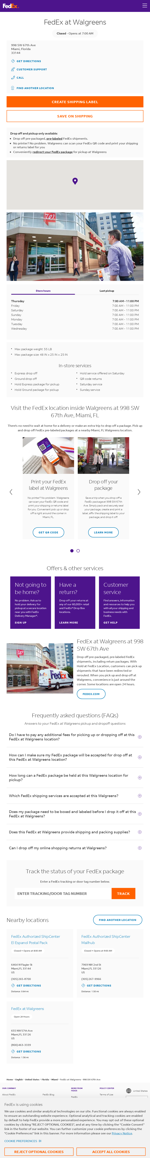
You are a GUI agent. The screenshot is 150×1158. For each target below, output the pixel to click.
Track (123, 893)
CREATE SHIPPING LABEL (52, 100)
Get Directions (26, 61)
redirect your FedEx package (53, 152)
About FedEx (9, 1094)
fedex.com (88, 692)
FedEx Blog (48, 1094)
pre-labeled (54, 138)
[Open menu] (145, 6)
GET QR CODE (45, 530)
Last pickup (107, 290)
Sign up (21, 622)
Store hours (43, 290)
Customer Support (29, 69)
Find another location (35, 88)
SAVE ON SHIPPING (50, 114)
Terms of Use (106, 1094)
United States (140, 1090)
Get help (111, 622)
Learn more (100, 530)
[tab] (72, 551)
